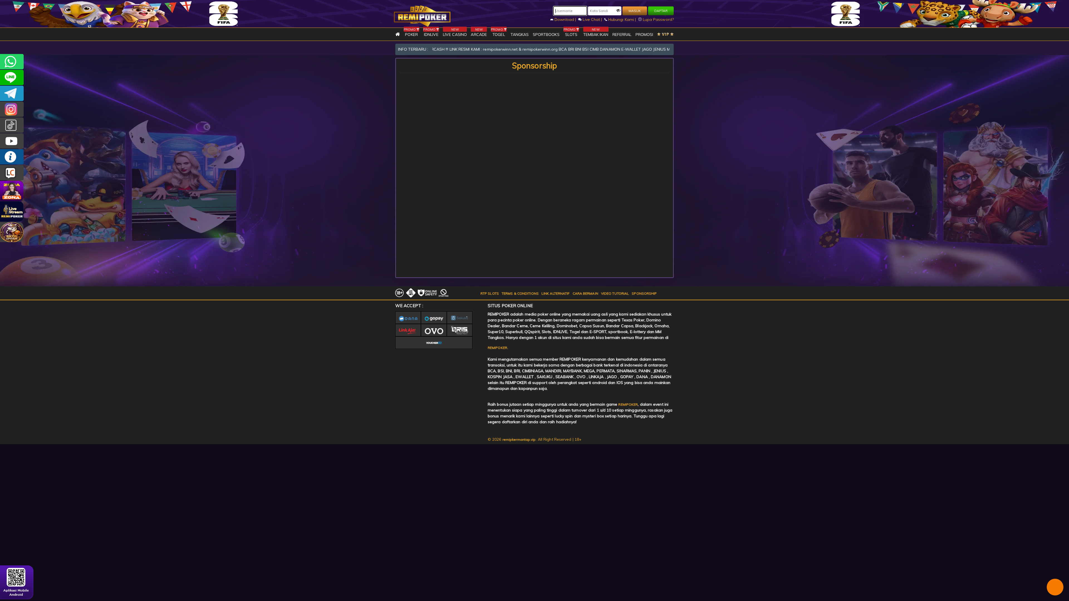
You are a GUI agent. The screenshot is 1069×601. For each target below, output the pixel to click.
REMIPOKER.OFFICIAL (12, 141)
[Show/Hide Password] (618, 10)
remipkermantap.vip (519, 439)
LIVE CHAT (12, 172)
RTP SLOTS (489, 293)
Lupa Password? (658, 19)
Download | (565, 19)
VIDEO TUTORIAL (615, 293)
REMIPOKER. (498, 348)
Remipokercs (12, 93)
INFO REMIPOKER (12, 156)
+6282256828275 (12, 61)
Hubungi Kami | (622, 19)
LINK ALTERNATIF (555, 293)
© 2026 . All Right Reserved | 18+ (535, 439)
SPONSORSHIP (644, 293)
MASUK (635, 11)
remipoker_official (12, 77)
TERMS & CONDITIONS (520, 293)
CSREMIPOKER (12, 109)
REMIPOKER (628, 404)
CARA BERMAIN (585, 293)
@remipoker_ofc (12, 125)
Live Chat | (592, 19)
